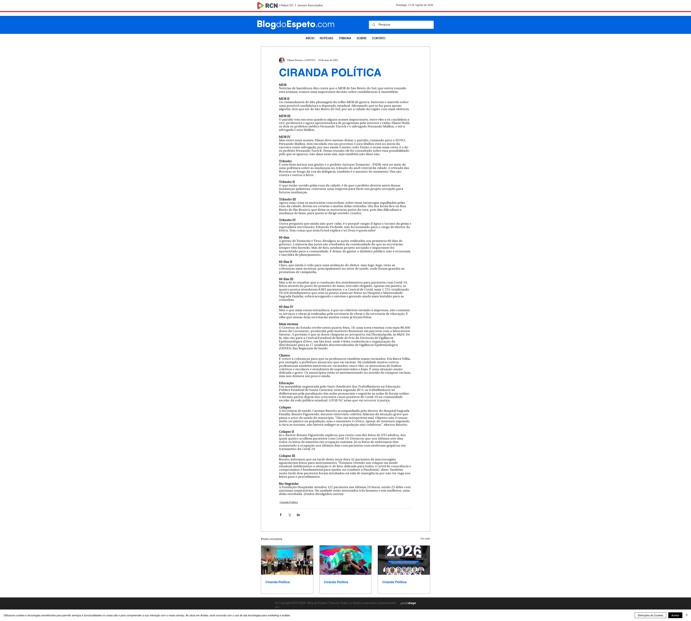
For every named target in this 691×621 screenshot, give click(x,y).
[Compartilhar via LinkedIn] (298, 514)
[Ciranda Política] (287, 560)
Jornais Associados (310, 5)
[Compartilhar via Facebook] (280, 514)
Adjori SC (287, 5)
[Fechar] (687, 615)
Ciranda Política (289, 502)
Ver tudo (425, 538)
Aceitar (675, 615)
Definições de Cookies (650, 615)
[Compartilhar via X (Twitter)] (289, 514)
